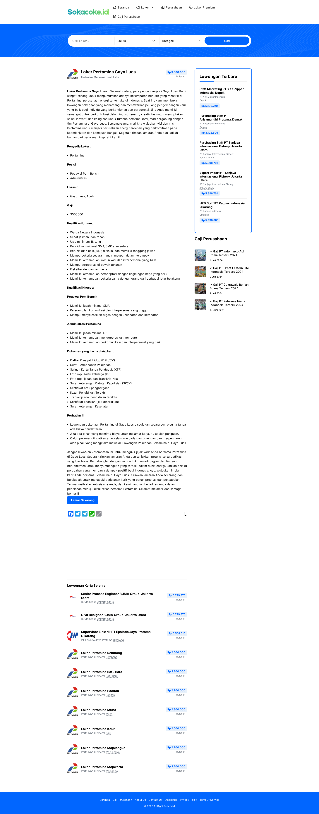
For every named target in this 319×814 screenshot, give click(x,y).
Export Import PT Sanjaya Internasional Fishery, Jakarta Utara (221, 176)
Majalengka (113, 751)
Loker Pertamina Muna (98, 710)
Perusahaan (174, 7)
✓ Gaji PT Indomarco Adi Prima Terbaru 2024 (227, 253)
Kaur (108, 732)
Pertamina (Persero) (93, 77)
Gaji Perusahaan (129, 16)
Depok (203, 100)
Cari (227, 41)
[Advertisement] (127, 548)
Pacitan (110, 694)
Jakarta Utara (105, 601)
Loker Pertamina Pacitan (100, 691)
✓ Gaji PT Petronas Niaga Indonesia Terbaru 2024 (227, 303)
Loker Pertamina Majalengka (103, 748)
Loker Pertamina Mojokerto (102, 767)
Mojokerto (112, 770)
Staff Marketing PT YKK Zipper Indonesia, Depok (222, 90)
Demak (203, 127)
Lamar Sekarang (83, 500)
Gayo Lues (113, 76)
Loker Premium (204, 7)
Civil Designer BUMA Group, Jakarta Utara (113, 615)
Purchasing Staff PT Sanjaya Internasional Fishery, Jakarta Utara (221, 146)
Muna (109, 713)
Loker (145, 7)
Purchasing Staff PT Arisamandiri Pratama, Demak (221, 117)
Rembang (111, 656)
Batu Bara (112, 675)
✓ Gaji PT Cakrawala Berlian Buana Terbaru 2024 (229, 286)
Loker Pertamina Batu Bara (101, 672)
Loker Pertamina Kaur (98, 729)
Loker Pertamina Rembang (101, 653)
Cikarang (118, 639)
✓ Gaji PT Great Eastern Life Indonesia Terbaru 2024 (229, 269)
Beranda (123, 7)
